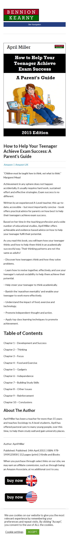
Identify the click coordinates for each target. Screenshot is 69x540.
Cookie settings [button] (14, 531)
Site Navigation (34, 24)
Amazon (8, 164)
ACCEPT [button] (32, 531)
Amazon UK (21, 164)
